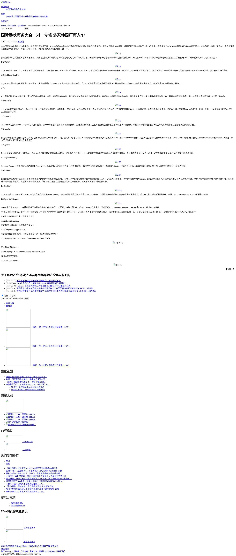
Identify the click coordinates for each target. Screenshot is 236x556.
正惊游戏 (19, 16)
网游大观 (7, 395)
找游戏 (24, 546)
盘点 (20, 9)
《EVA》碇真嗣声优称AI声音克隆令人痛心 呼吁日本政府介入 (43, 286)
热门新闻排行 (10, 455)
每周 (8, 461)
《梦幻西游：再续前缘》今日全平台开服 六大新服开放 (30, 486)
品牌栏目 (7, 430)
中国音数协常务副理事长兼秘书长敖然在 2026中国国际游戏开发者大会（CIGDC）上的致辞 (56, 291)
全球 (8, 9)
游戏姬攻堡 (37, 16)
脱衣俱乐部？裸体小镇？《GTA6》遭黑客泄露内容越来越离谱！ (34, 473)
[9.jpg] (118, 175)
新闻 (13, 296)
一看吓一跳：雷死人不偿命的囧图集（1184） (25, 491)
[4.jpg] (118, 105)
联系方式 (43, 551)
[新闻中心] (6, 2)
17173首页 (5, 546)
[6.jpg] (118, 133)
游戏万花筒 (8, 497)
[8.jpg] (118, 162)
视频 (40, 546)
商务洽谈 (33, 551)
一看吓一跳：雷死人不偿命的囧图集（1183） (25, 484)
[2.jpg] (118, 79)
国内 (12, 9)
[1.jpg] (118, 66)
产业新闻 (22, 25)
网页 (6, 296)
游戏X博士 (10, 16)
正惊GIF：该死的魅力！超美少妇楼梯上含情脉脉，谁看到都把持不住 (36, 476)
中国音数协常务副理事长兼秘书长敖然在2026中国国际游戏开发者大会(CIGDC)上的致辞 (55, 288)
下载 (48, 546)
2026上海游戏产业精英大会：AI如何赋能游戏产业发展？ (41, 283)
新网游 (9, 306)
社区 (35, 546)
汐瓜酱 (45, 16)
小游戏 (30, 546)
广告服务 (24, 551)
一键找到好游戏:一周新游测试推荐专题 (28, 390)
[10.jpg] (118, 190)
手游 (16, 9)
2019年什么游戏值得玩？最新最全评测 (27, 387)
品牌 (3, 14)
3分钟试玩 (27, 16)
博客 (44, 546)
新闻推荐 (10, 303)
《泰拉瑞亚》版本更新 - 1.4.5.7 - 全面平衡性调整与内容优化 (32, 468)
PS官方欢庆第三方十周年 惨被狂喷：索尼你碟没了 (39, 281)
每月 (8, 464)
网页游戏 (54, 546)
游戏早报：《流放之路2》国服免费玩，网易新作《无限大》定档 (34, 471)
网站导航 (61, 551)
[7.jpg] (118, 149)
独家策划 (7, 371)
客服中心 (52, 551)
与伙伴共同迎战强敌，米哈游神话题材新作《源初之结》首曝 (32, 489)
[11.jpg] (118, 203)
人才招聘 (15, 551)
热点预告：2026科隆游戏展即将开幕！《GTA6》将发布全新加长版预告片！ (39, 479)
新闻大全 (5, 21)
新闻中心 (12, 25)
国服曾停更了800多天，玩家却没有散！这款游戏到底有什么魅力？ (35, 481)
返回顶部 (5, 549)
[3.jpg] (118, 92)
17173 (3, 25)
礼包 (24, 9)
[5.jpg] (118, 120)
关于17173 (5, 551)
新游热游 (5, 7)
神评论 (21, 42)
